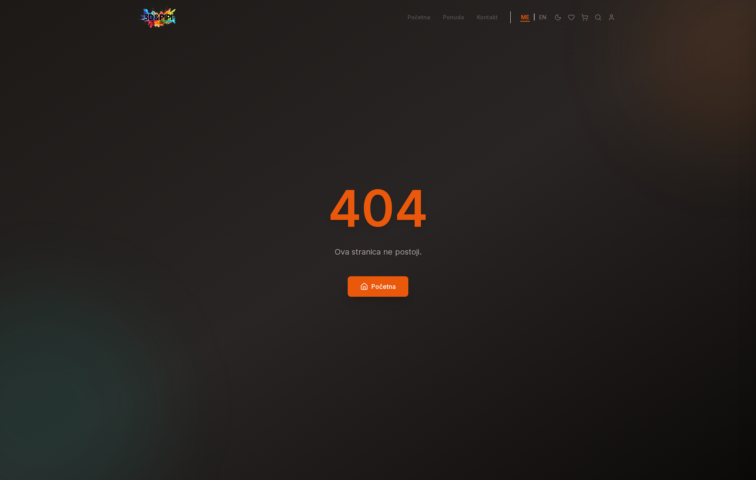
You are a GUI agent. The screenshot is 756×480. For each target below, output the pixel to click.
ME (525, 17)
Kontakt (487, 17)
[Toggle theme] (558, 17)
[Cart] (585, 17)
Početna (419, 17)
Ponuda (453, 17)
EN (543, 17)
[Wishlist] (571, 17)
